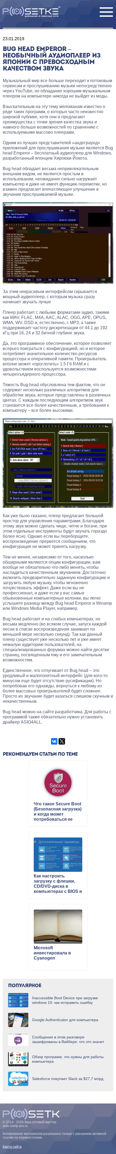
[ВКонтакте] (54, 741)
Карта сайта (12, 1147)
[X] (62, 741)
